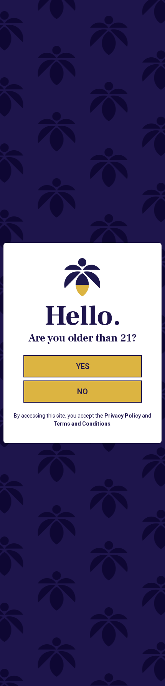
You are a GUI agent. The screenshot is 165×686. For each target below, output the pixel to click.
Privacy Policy (122, 416)
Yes (82, 366)
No (82, 391)
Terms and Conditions (82, 424)
